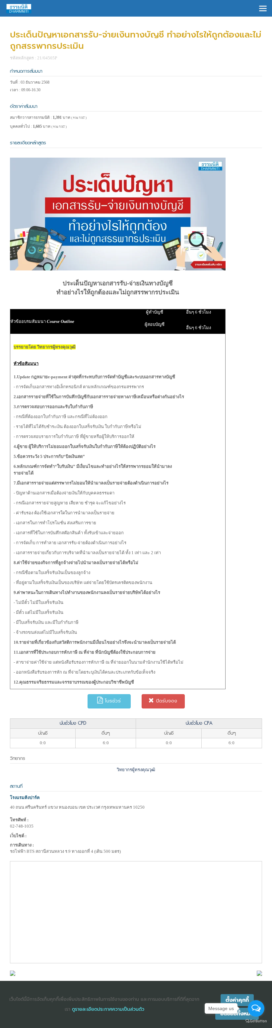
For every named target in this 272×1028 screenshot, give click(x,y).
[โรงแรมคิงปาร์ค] (12, 972)
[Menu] (263, 7)
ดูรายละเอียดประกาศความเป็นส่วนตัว (108, 1009)
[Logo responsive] (19, 8)
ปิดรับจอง (165, 701)
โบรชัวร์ (112, 701)
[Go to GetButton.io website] (256, 1021)
